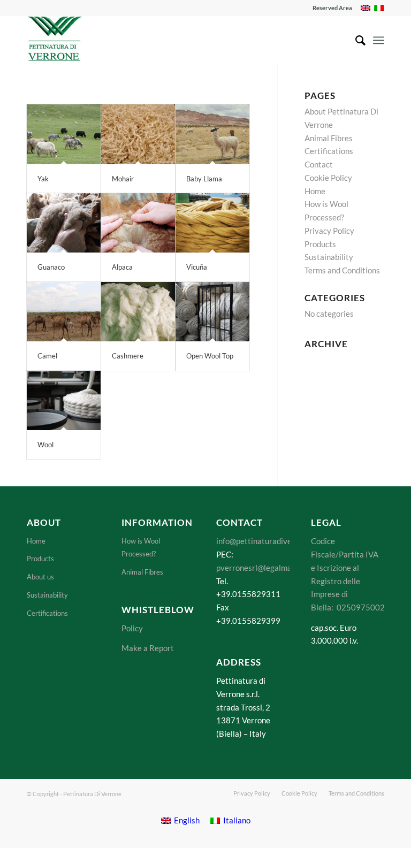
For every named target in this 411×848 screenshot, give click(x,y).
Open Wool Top (209, 356)
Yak (43, 178)
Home (315, 191)
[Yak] (64, 134)
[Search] (355, 40)
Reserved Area (332, 7)
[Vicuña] (212, 223)
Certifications (329, 151)
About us (40, 576)
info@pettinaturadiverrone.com (271, 541)
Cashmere (127, 356)
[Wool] (64, 401)
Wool (45, 444)
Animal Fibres (329, 138)
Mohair (123, 178)
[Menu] (378, 40)
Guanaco (51, 267)
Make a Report (147, 648)
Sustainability (329, 257)
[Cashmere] (138, 312)
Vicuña (196, 267)
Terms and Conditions (342, 270)
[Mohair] (138, 134)
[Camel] (64, 312)
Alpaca (122, 267)
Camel (47, 356)
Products (320, 244)
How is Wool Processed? (140, 548)
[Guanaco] (64, 223)
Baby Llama (204, 178)
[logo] (55, 40)
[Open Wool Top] (212, 312)
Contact (319, 164)
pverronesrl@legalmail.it (260, 567)
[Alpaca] (138, 223)
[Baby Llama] (212, 134)
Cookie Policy (328, 177)
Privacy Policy (329, 230)
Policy (132, 628)
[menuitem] (329, 8)
